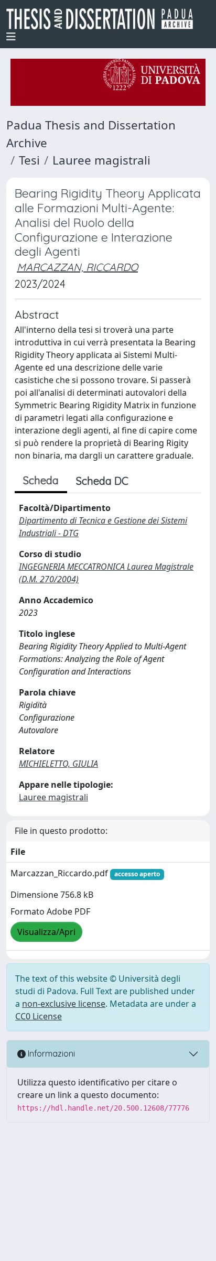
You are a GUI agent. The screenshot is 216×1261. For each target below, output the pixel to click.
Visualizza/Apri (46, 932)
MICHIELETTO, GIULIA (58, 763)
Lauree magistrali (101, 160)
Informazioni (50, 1053)
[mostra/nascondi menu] (11, 36)
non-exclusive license (63, 1003)
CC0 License (38, 1016)
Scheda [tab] (41, 480)
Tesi (29, 160)
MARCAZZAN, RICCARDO (77, 267)
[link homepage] (103, 18)
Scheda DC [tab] (102, 480)
